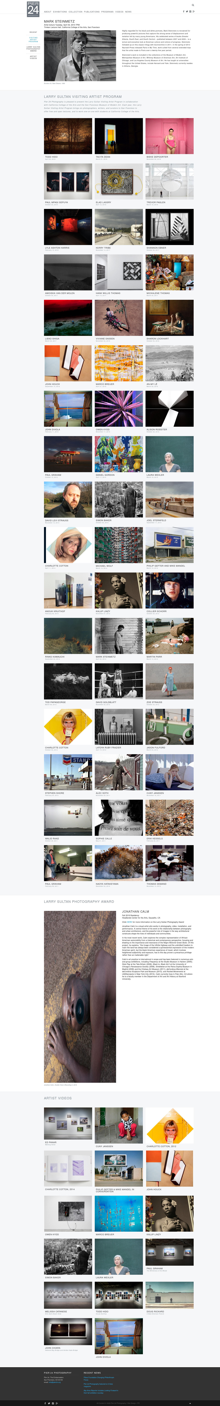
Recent (33, 32)
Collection (75, 11)
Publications (92, 11)
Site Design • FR (133, 1403)
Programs (107, 11)
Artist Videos (33, 57)
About (47, 11)
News (128, 11)
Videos (119, 11)
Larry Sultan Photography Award (33, 49)
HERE (129, 922)
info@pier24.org (55, 1382)
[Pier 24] (33, 16)
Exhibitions (60, 11)
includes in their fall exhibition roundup (101, 1391)
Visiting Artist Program (33, 40)
